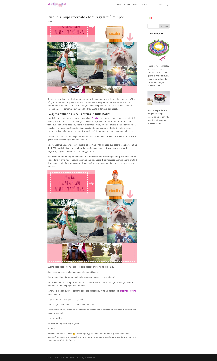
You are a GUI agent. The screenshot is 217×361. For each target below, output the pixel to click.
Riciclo (152, 4)
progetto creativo (128, 291)
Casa (144, 4)
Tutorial (127, 4)
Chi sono (161, 4)
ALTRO (50, 22)
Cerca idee (164, 26)
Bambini (136, 4)
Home (119, 4)
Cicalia (95, 118)
